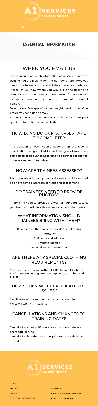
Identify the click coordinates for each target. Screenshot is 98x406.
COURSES (14, 393)
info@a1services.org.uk (69, 393)
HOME (13, 383)
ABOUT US (15, 388)
